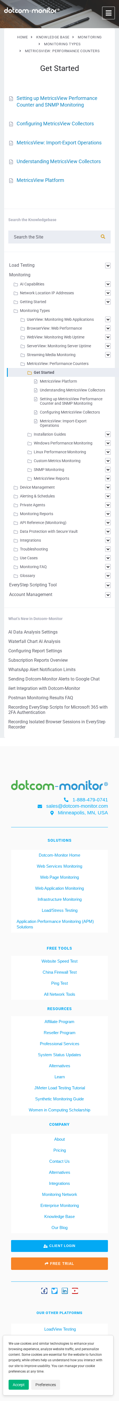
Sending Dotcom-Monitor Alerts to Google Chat (54, 679)
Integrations (30, 540)
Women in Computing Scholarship (59, 1110)
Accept (19, 1385)
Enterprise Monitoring (59, 1205)
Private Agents (32, 505)
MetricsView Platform (40, 180)
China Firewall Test (60, 972)
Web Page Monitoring (59, 877)
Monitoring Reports (36, 514)
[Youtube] (75, 1291)
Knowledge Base (59, 1216)
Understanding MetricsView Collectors (59, 161)
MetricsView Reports (51, 478)
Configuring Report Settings (35, 650)
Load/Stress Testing (59, 910)
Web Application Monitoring (59, 888)
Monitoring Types (35, 310)
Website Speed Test (59, 961)
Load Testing (22, 265)
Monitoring (19, 274)
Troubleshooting (34, 549)
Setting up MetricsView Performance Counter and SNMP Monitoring (71, 401)
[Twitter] (54, 1291)
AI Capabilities (32, 284)
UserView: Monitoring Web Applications (60, 319)
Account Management (30, 594)
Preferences (45, 1385)
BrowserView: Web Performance (54, 328)
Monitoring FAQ (33, 567)
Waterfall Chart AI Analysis (34, 641)
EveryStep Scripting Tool (33, 584)
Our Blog (59, 1227)
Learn (60, 1076)
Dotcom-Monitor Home (59, 855)
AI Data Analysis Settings (33, 632)
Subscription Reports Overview (38, 660)
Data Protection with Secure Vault (49, 531)
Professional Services (59, 1043)
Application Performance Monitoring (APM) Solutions (55, 924)
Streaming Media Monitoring (51, 355)
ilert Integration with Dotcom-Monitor (44, 688)
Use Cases (29, 558)
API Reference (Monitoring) (43, 522)
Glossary (27, 575)
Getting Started (33, 302)
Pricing (59, 1150)
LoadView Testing (59, 1329)
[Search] (103, 236)
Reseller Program (60, 1032)
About (59, 1139)
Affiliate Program (59, 1021)
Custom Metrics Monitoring (57, 461)
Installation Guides (50, 434)
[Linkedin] (65, 1291)
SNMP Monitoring (49, 469)
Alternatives (59, 1065)
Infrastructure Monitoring (60, 899)
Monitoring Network (59, 1194)
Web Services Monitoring (59, 866)
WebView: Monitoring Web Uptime (55, 337)
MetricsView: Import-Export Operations (59, 142)
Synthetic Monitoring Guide (59, 1099)
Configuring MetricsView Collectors (55, 123)
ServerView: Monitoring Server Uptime (59, 346)
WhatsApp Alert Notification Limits (42, 669)
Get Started (44, 372)
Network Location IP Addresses (47, 293)
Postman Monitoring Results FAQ (40, 697)
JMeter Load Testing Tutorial (59, 1087)
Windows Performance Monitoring (63, 443)
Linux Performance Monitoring (60, 452)
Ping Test (59, 983)
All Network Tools (59, 994)
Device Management (37, 487)
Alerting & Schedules (37, 496)
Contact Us (59, 1161)
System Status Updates (59, 1054)
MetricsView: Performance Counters (58, 363)
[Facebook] (44, 1291)
